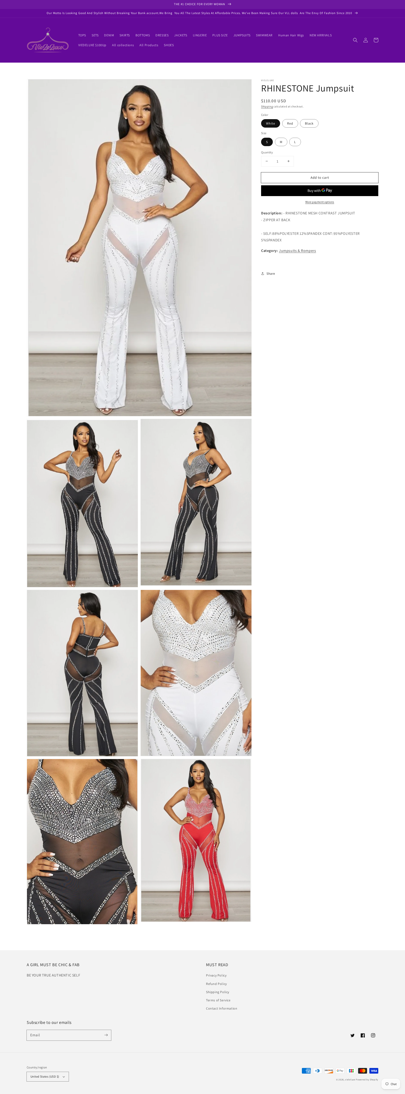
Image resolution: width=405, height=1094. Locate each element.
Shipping (267, 106)
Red (290, 123)
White (270, 123)
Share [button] (270, 273)
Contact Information (221, 1008)
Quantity (267, 152)
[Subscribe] (106, 1035)
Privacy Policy (216, 975)
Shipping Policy (217, 992)
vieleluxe (350, 1079)
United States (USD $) (44, 1077)
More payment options (319, 202)
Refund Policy (216, 984)
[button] (355, 40)
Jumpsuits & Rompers (297, 250)
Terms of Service (218, 1000)
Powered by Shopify (367, 1079)
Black (309, 123)
